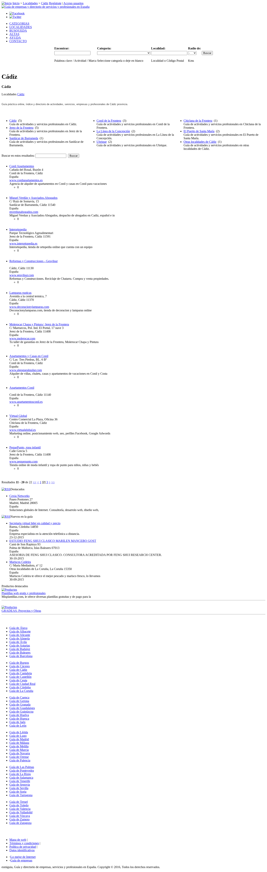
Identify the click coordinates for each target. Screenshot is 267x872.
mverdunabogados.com (23, 212)
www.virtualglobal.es (22, 430)
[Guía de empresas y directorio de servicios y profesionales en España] (46, 6)
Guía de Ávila (18, 642)
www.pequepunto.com (23, 461)
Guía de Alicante (19, 635)
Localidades (30, 3)
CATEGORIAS (19, 23)
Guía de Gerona (19, 701)
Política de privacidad (22, 846)
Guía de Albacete (20, 631)
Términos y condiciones (24, 843)
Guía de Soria (17, 791)
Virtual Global (18, 415)
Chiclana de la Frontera (198, 120)
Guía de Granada (19, 704)
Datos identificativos (22, 850)
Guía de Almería (19, 638)
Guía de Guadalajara (22, 708)
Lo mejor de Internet (23, 857)
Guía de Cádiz (18, 669)
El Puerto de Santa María (199, 131)
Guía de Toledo (19, 805)
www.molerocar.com (22, 338)
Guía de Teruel (18, 801)
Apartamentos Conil (21, 387)
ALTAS (14, 34)
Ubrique (102, 141)
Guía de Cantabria (20, 673)
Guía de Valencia (19, 808)
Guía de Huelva (19, 715)
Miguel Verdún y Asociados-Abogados (33, 197)
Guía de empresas (21, 860)
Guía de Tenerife (19, 781)
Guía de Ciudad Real (22, 683)
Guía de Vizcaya (19, 816)
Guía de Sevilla (18, 788)
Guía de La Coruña (21, 690)
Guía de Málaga (19, 742)
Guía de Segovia (19, 784)
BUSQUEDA (18, 30)
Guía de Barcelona (20, 656)
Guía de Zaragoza (20, 823)
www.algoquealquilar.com (25, 370)
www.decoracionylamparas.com (29, 306)
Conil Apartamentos (21, 166)
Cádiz (44, 3)
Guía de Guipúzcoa (21, 711)
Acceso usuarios (73, 3)
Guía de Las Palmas (21, 767)
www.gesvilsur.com (21, 275)
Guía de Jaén (17, 722)
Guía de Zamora (19, 819)
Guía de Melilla (19, 746)
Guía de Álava (18, 628)
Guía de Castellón (20, 676)
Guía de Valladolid (20, 812)
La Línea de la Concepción (113, 131)
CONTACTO (18, 41)
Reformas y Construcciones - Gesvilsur (33, 261)
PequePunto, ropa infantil (25, 447)
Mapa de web (17, 839)
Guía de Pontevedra (21, 770)
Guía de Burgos (19, 662)
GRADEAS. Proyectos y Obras (21, 610)
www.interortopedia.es (23, 243)
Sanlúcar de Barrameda (23, 138)
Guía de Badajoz (19, 649)
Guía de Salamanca (21, 777)
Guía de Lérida (18, 732)
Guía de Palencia (19, 760)
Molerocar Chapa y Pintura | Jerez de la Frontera (39, 324)
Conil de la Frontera (109, 120)
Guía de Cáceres (19, 666)
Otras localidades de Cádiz (200, 141)
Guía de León (17, 725)
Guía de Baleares (19, 652)
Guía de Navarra (19, 753)
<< (34, 482)
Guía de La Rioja (20, 774)
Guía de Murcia (19, 749)
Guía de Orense (19, 757)
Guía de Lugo (18, 735)
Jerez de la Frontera (21, 127)
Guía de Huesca (19, 718)
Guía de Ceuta (18, 680)
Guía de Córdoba (20, 687)
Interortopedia (18, 229)
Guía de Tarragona (20, 795)
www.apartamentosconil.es (26, 401)
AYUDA (15, 37)
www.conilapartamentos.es (26, 180)
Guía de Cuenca (19, 697)
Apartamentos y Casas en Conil (28, 356)
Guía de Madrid (19, 739)
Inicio (16, 3)
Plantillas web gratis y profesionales (24, 593)
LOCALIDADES (20, 27)
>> (53, 482)
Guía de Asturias (19, 645)
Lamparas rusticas (20, 292)
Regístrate (55, 3)
